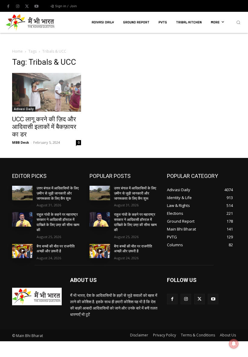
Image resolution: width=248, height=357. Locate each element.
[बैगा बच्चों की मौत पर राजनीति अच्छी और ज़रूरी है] (22, 251)
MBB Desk (20, 142)
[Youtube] (36, 6)
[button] (238, 22)
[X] (27, 6)
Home (17, 51)
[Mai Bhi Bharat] (31, 22)
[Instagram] (17, 6)
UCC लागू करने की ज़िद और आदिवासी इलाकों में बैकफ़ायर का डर (44, 127)
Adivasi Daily (24, 109)
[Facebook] (8, 6)
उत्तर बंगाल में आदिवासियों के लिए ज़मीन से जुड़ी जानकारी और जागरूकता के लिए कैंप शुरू (58, 193)
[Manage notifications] (234, 344)
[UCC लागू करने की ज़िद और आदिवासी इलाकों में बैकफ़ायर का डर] (46, 92)
